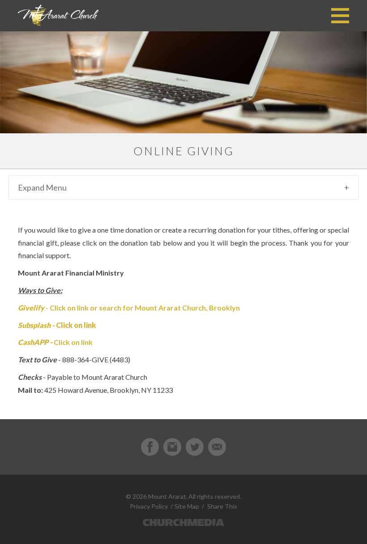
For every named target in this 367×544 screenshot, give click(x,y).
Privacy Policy (149, 506)
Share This (222, 506)
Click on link (73, 342)
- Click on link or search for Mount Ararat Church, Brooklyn (129, 307)
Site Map (187, 506)
